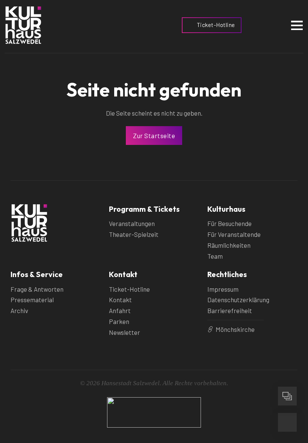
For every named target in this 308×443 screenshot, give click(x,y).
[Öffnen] (296, 25)
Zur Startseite (154, 135)
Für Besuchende (229, 223)
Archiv (19, 310)
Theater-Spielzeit (134, 234)
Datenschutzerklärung (238, 299)
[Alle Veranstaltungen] (287, 396)
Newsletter (124, 332)
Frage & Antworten (37, 289)
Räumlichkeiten (229, 245)
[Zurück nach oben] (287, 369)
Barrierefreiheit (229, 310)
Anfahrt (120, 310)
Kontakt (120, 299)
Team (215, 256)
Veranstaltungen (132, 223)
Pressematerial (32, 299)
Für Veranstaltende (234, 234)
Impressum (223, 289)
